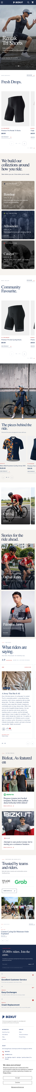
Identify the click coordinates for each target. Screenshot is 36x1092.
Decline (17, 1082)
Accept (17, 1078)
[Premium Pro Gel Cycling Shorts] (15, 317)
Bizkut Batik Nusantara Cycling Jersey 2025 (13, 465)
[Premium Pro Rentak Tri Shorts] (15, 108)
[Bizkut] (18, 2)
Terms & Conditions (23, 1034)
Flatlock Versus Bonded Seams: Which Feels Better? (17, 932)
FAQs (20, 1032)
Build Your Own (6, 1032)
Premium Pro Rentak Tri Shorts (11, 131)
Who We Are (5, 1034)
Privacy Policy (7, 1073)
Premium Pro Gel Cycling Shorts (11, 340)
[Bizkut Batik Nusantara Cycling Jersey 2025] (13, 449)
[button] (32, 2)
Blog (3, 1037)
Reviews (4, 1039)
